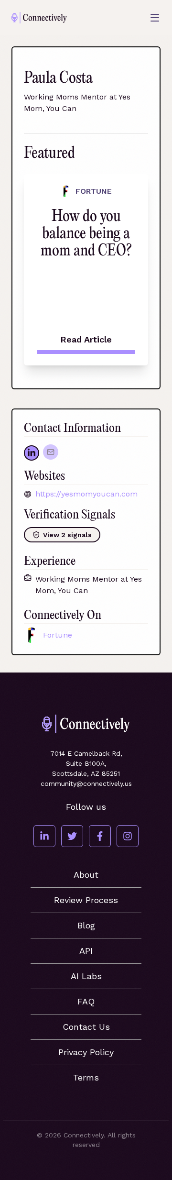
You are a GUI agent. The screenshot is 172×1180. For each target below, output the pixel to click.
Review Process (86, 900)
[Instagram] (128, 836)
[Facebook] (100, 836)
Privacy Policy (86, 1052)
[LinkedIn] (44, 836)
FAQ (86, 1001)
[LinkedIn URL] (31, 453)
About (86, 875)
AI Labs (86, 976)
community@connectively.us (86, 783)
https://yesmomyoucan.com (86, 493)
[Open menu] (155, 17)
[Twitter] (72, 836)
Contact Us (86, 1027)
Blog (86, 925)
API (86, 951)
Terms (86, 1077)
